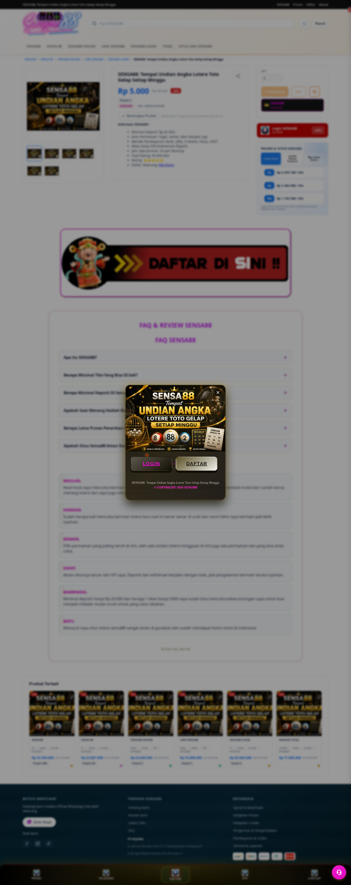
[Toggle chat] (339, 872)
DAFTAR (196, 463)
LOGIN (151, 463)
